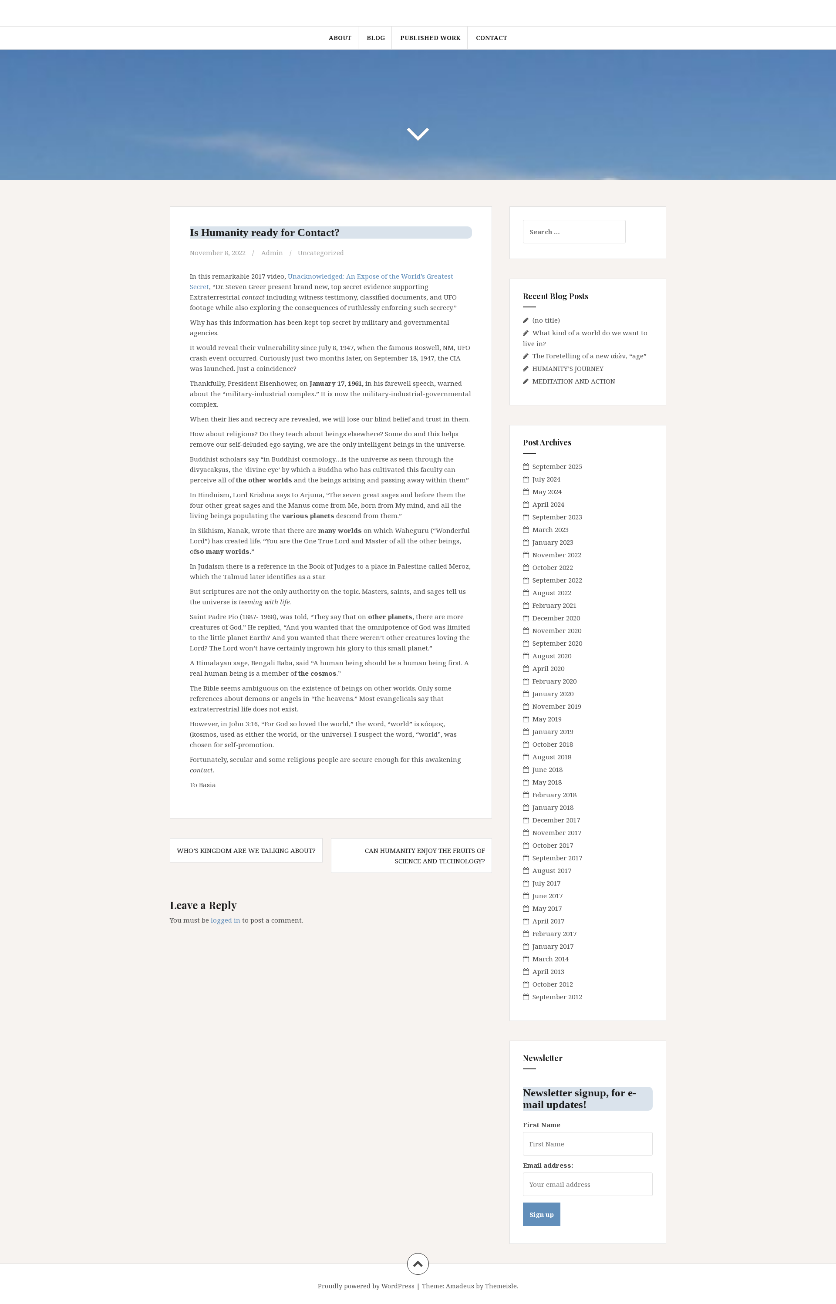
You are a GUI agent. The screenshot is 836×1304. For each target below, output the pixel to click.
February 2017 (554, 933)
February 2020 (554, 681)
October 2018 (553, 744)
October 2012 (553, 984)
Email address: (548, 1165)
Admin (272, 252)
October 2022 (553, 567)
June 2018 (548, 769)
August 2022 (552, 592)
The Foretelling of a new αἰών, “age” (590, 355)
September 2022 (557, 580)
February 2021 (554, 605)
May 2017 (547, 908)
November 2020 (557, 630)
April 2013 (548, 971)
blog (376, 38)
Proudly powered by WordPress (366, 1286)
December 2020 (556, 617)
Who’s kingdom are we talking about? (246, 850)
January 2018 (553, 807)
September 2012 (557, 996)
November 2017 (557, 832)
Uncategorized (321, 252)
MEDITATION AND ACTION (574, 381)
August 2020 (552, 655)
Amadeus (460, 1286)
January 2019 (553, 731)
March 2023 (551, 529)
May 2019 (547, 718)
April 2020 (548, 668)
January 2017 (553, 946)
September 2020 (557, 643)
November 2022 (557, 554)
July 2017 (546, 883)
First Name (541, 1124)
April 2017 (548, 921)
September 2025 (557, 466)
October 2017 (553, 845)
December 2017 (556, 819)
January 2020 (553, 693)
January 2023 (553, 542)
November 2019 (557, 706)
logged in (225, 920)
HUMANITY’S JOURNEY (568, 368)
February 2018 (554, 794)
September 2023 (557, 516)
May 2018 (547, 782)
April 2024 (548, 504)
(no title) (546, 320)
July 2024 (546, 479)
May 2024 (547, 491)
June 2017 (548, 895)
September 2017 (557, 857)
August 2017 (552, 870)
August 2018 (552, 756)
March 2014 (551, 958)
